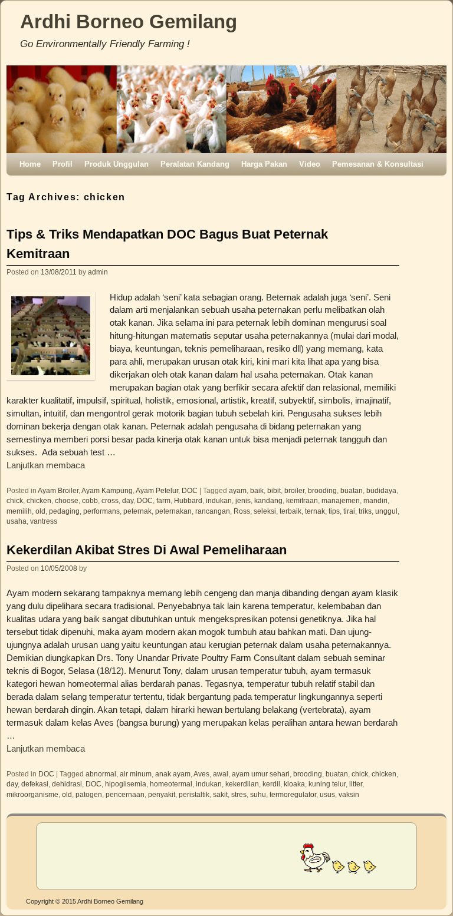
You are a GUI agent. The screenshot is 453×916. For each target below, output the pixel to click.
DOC (190, 490)
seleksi (265, 511)
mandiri (375, 500)
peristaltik (194, 794)
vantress (43, 521)
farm (163, 500)
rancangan (212, 511)
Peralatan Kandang (194, 164)
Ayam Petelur (157, 490)
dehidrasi (67, 784)
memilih (19, 511)
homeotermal (171, 784)
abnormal (101, 774)
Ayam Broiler (58, 490)
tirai (349, 511)
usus (327, 794)
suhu (258, 794)
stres (239, 794)
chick (14, 500)
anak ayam (173, 774)
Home (30, 164)
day (127, 500)
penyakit (161, 794)
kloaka (294, 784)
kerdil (271, 784)
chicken (39, 500)
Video (309, 164)
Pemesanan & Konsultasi (378, 164)
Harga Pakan (264, 164)
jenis (243, 500)
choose (66, 500)
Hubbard (188, 500)
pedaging (64, 511)
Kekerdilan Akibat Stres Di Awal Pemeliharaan (146, 550)
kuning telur (327, 784)
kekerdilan (242, 784)
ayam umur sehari (261, 774)
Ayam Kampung (107, 490)
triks (365, 511)
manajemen (340, 500)
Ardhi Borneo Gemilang (128, 21)
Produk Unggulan (116, 164)
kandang (268, 500)
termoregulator (293, 794)
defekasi (34, 784)
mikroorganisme (32, 794)
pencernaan (125, 794)
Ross (242, 511)
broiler (294, 490)
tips (334, 511)
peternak (137, 511)
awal (220, 774)
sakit (220, 794)
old (40, 511)
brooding (322, 490)
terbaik (290, 511)
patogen (89, 794)
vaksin (349, 794)
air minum (136, 774)
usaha (16, 521)
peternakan (173, 511)
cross (110, 500)
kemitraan (302, 500)
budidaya (381, 490)
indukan (219, 500)
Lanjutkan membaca (45, 465)
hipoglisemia (125, 784)
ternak (315, 511)
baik (257, 490)
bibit (274, 490)
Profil (62, 164)
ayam (238, 490)
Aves (201, 774)
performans (101, 511)
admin (98, 272)
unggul (386, 511)
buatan (351, 490)
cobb (90, 500)
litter (355, 784)
